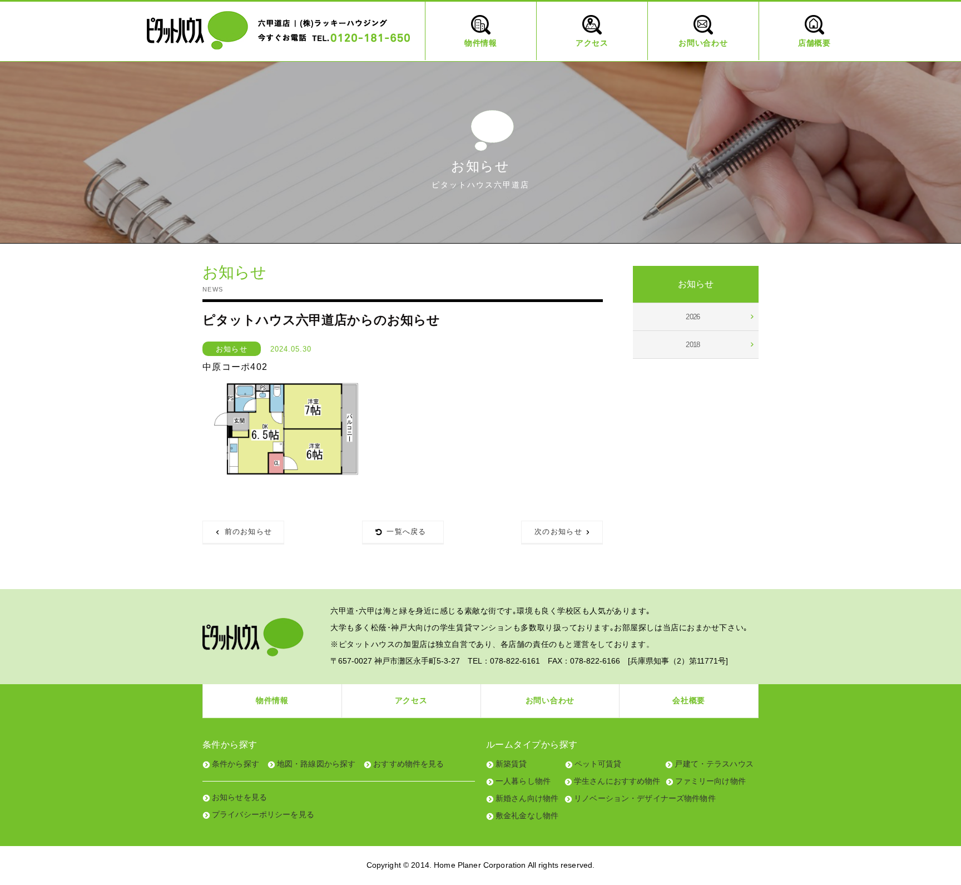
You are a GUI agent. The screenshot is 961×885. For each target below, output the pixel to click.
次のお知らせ (558, 531)
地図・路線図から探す (316, 763)
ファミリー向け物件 (710, 781)
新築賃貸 (511, 763)
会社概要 (688, 700)
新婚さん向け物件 (527, 798)
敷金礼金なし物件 (527, 815)
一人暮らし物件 (523, 781)
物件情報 (272, 700)
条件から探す (235, 763)
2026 (693, 317)
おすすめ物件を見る (408, 763)
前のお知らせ (249, 531)
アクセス (411, 700)
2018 (693, 344)
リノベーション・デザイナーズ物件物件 (645, 798)
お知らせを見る (239, 797)
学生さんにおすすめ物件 (617, 781)
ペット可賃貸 (598, 763)
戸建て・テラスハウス (714, 763)
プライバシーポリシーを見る (263, 814)
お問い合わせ (550, 700)
